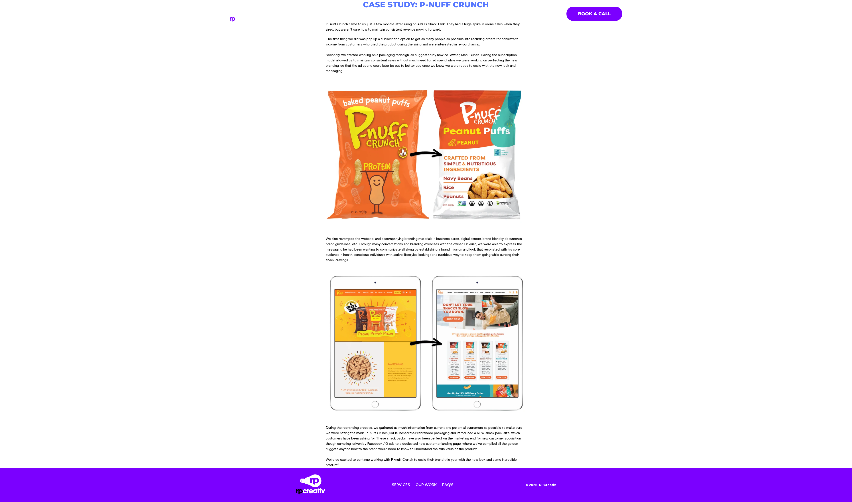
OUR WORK (429, 14)
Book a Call (594, 13)
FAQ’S (448, 485)
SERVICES (400, 14)
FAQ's (455, 14)
